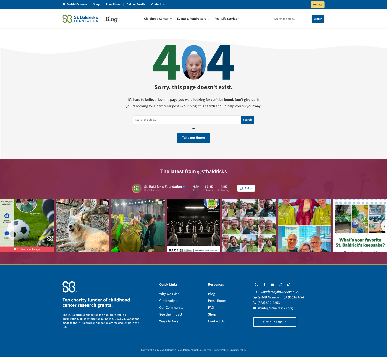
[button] (256, 284)
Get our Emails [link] (136, 4)
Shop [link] (96, 4)
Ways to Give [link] (168, 321)
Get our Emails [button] (274, 321)
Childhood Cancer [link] (156, 19)
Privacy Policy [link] (220, 350)
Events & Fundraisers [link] (191, 19)
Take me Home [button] (193, 137)
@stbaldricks (212, 171)
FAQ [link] (211, 307)
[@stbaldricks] (137, 188)
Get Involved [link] (168, 300)
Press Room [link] (113, 4)
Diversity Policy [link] (238, 350)
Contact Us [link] (157, 4)
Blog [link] (211, 293)
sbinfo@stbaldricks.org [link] (275, 308)
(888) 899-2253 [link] (269, 302)
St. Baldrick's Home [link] (74, 4)
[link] (90, 19)
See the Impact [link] (170, 314)
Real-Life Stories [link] (225, 19)
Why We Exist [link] (169, 293)
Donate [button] (317, 5)
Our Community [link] (171, 307)
